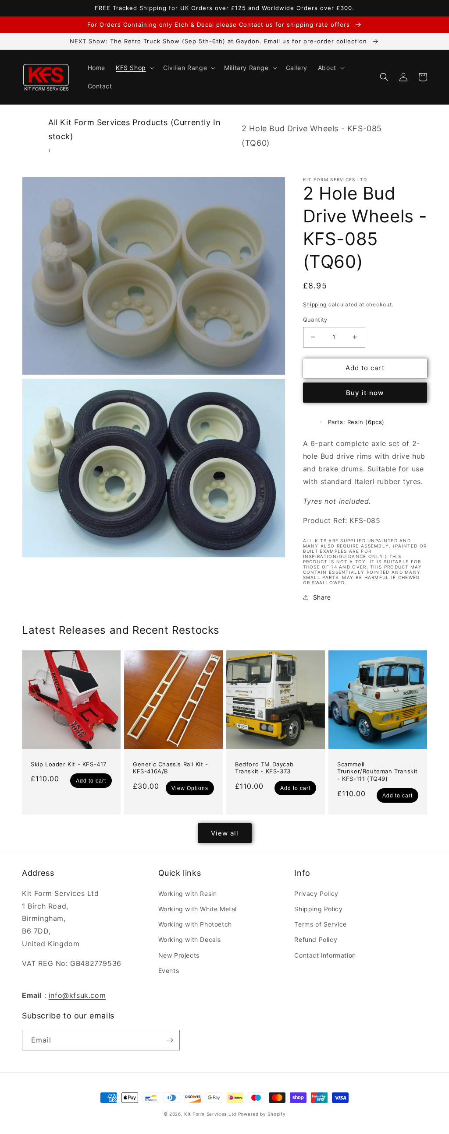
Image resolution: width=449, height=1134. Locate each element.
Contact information (325, 955)
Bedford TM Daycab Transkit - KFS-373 (264, 768)
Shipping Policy (318, 909)
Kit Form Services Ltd (210, 1113)
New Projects (179, 955)
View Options (189, 788)
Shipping (315, 304)
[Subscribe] (169, 1040)
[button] (134, 68)
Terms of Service (320, 924)
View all (225, 833)
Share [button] (322, 597)
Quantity (315, 319)
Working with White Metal (197, 909)
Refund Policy (315, 939)
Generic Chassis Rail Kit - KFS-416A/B (170, 768)
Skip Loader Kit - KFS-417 (69, 764)
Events (168, 970)
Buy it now (365, 393)
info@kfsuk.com (77, 995)
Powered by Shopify (262, 1113)
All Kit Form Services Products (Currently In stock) (134, 129)
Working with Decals (189, 939)
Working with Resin (187, 893)
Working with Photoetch (195, 924)
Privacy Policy (316, 893)
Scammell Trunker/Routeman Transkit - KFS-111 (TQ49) (377, 772)
